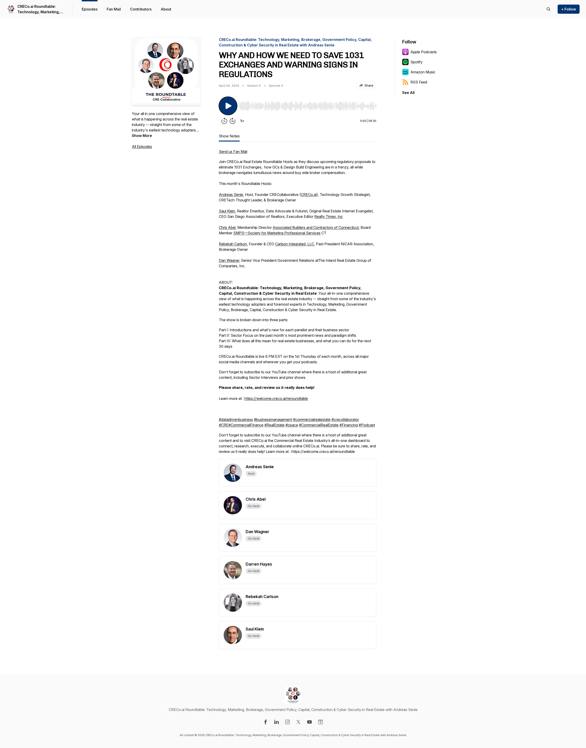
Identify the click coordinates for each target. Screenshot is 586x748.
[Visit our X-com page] (298, 722)
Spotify (416, 62)
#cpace (291, 425)
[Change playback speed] (242, 121)
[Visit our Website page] (320, 722)
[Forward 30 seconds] (232, 121)
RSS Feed (418, 82)
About (166, 9)
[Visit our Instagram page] (287, 722)
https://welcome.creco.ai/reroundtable (276, 398)
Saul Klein (227, 211)
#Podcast (367, 425)
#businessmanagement (273, 419)
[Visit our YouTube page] (309, 722)
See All (408, 92)
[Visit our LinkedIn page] (276, 722)
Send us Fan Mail (233, 151)
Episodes (90, 9)
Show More (142, 135)
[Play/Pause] (228, 106)
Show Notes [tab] (229, 136)
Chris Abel (227, 227)
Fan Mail (114, 9)
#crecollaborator (345, 419)
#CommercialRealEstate (319, 425)
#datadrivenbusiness (236, 419)
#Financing (348, 425)
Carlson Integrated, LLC (294, 244)
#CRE (223, 425)
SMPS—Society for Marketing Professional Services (276, 233)
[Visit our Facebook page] (265, 722)
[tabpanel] (297, 304)
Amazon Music (422, 72)
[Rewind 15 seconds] (224, 121)
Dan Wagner (229, 260)
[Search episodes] (548, 9)
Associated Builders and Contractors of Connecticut (316, 227)
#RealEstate (274, 425)
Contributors (141, 9)
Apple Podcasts (423, 52)
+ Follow (568, 9)
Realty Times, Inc (328, 216)
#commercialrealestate (312, 419)
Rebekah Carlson (233, 244)
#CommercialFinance (245, 425)
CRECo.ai (309, 194)
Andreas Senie (231, 194)
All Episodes (142, 146)
